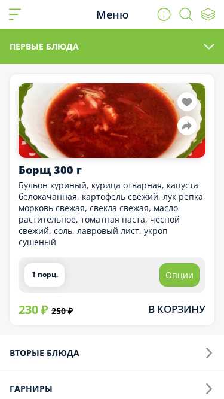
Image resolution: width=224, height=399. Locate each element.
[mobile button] (15, 14)
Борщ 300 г (50, 170)
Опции (179, 275)
